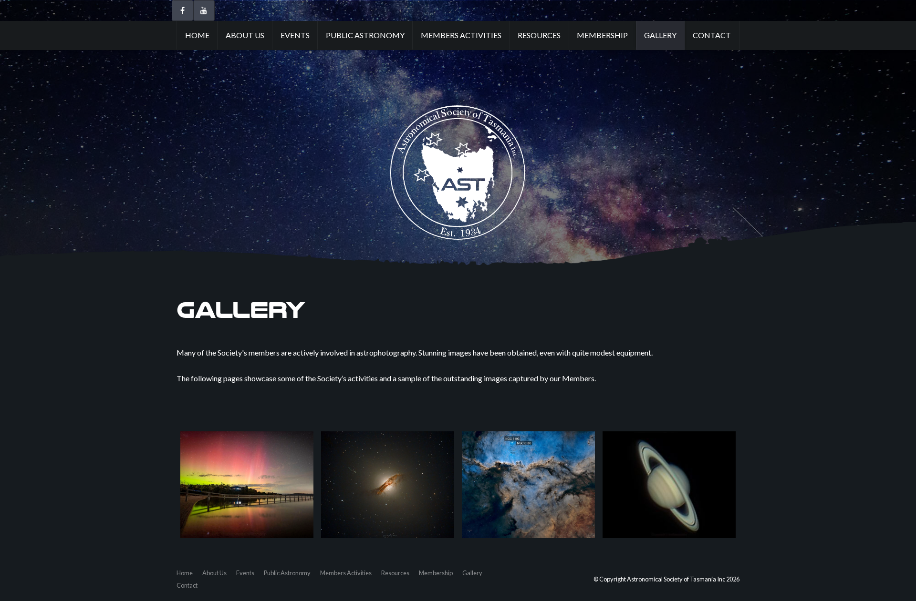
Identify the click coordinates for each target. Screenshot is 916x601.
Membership (602, 35)
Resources (539, 35)
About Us (245, 35)
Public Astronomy (365, 35)
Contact (712, 35)
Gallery (660, 35)
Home (197, 35)
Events (295, 35)
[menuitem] (185, 573)
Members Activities (461, 35)
